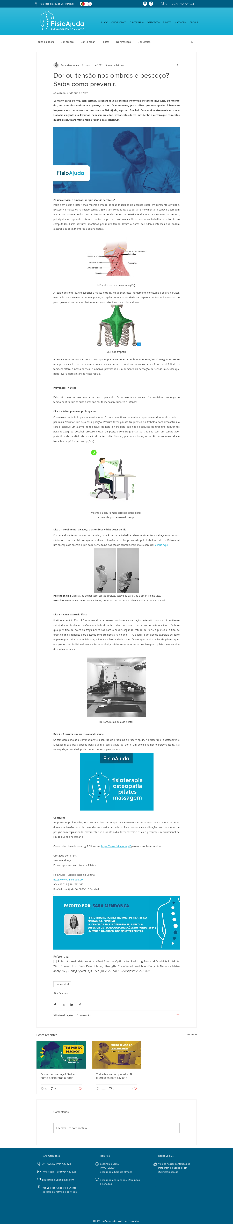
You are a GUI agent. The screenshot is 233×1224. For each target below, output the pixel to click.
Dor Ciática (144, 41)
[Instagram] (145, 4)
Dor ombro (67, 41)
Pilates (105, 41)
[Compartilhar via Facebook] (55, 1004)
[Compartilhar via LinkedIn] (71, 1004)
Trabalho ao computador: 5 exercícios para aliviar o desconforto (114, 1076)
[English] (89, 4)
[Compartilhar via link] (80, 1004)
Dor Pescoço (123, 41)
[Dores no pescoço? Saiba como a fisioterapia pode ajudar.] (61, 1055)
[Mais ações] (178, 65)
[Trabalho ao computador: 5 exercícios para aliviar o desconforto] (116, 1055)
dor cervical (62, 984)
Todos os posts (45, 41)
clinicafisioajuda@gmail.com (58, 1179)
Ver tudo (192, 1034)
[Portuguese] (83, 4)
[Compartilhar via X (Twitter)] (63, 1004)
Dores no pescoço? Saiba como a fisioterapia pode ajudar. (58, 1076)
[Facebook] (151, 4)
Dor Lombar (88, 41)
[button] (192, 41)
